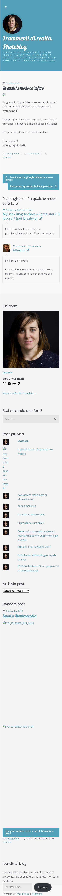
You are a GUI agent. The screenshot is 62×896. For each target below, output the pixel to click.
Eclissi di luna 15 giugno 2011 (34, 546)
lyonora (8, 372)
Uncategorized (12, 153)
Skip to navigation (5, 7)
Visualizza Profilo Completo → (20, 393)
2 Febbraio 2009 (13, 83)
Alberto (19, 250)
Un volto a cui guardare (31, 514)
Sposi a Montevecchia (19, 616)
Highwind (37, 893)
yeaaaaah (23, 441)
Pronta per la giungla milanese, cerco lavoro (29, 178)
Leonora (7, 157)
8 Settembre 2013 (14, 611)
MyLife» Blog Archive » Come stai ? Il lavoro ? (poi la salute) (31, 216)
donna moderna (27, 506)
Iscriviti (42, 887)
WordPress (23, 893)
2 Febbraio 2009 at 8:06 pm (29, 246)
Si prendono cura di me (31, 522)
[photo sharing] (31, 94)
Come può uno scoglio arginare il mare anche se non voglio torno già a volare (38, 536)
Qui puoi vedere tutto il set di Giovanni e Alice (29, 832)
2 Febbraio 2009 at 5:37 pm (19, 210)
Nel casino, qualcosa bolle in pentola (31, 186)
